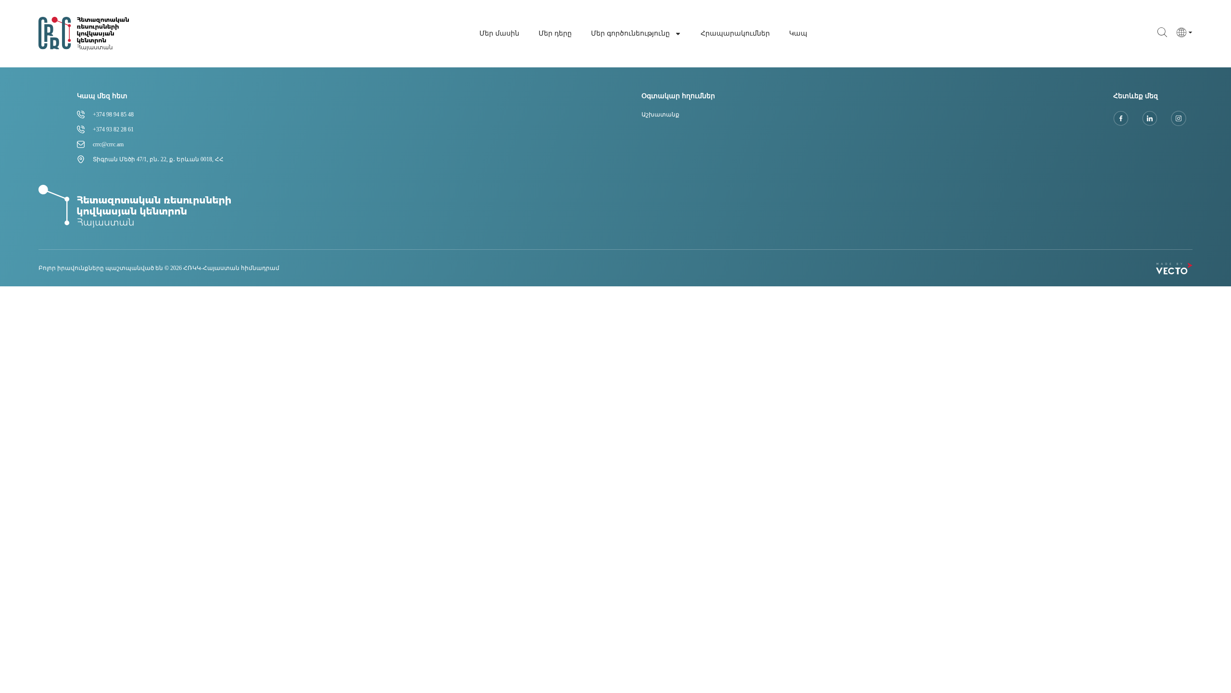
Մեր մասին (499, 33)
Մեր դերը (555, 33)
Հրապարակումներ (735, 33)
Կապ (798, 33)
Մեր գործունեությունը (630, 33)
